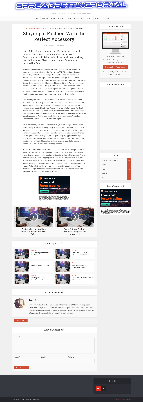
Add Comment (49, 45)
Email (43, 357)
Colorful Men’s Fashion (40, 265)
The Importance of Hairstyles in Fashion (39, 279)
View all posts (20, 321)
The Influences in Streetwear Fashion (80, 266)
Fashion (33, 250)
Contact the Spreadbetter (123, 399)
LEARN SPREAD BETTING (52, 18)
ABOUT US (99, 18)
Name (17, 357)
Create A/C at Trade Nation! (115, 67)
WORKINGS (79, 18)
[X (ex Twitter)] (103, 388)
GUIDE (89, 18)
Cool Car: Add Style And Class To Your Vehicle (81, 254)
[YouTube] (98, 388)
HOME (36, 18)
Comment (18, 336)
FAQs (69, 18)
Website (71, 357)
